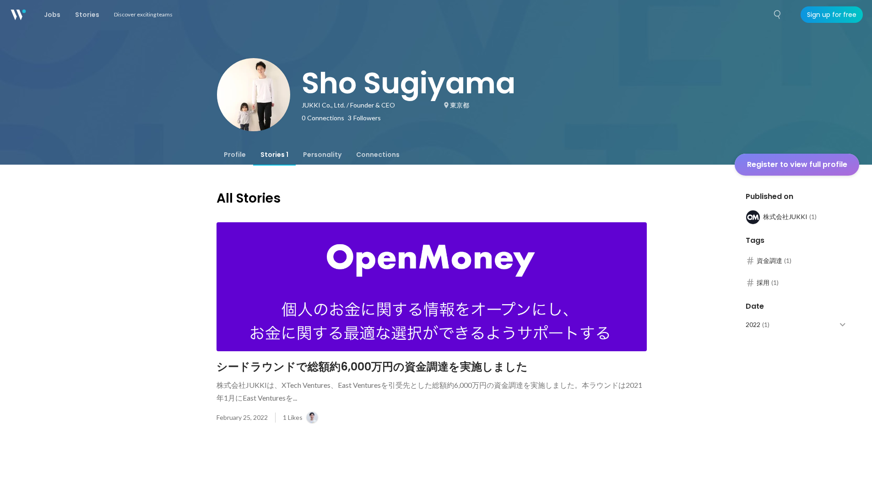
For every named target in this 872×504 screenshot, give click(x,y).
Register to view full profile (797, 164)
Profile (235, 154)
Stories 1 (274, 154)
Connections (378, 154)
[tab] (235, 155)
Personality (322, 154)
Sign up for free (831, 14)
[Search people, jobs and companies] (778, 14)
